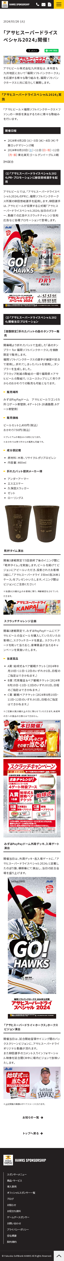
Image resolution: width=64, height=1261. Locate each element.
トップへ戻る (31, 1133)
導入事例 (12, 1186)
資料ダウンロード (50, 4)
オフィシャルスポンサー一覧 (21, 1192)
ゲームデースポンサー (18, 1217)
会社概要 (12, 1235)
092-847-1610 (38, 4)
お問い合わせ (44, 4)
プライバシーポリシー (18, 1229)
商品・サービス (14, 1180)
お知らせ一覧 (31, 1117)
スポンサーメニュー (17, 1174)
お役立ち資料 (14, 1211)
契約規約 (12, 1241)
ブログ (10, 1198)
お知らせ (11, 1205)
